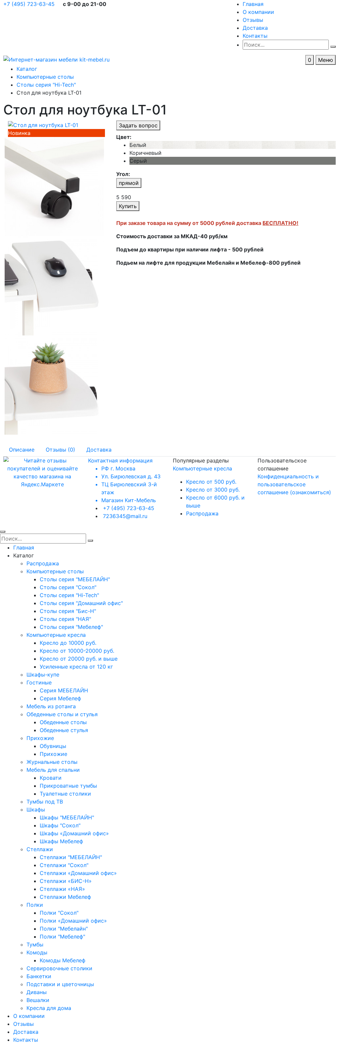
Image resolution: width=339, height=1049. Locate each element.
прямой (129, 183)
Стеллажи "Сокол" (64, 865)
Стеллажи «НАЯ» (62, 889)
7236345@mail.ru (125, 516)
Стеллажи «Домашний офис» (78, 873)
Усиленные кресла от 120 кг (76, 666)
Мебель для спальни (53, 769)
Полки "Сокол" (59, 912)
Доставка (255, 27)
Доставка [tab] (99, 449)
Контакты (255, 35)
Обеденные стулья (64, 730)
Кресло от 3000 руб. (213, 489)
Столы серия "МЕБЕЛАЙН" (75, 579)
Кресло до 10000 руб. (68, 642)
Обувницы (53, 746)
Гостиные (39, 682)
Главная (253, 4)
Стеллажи (39, 849)
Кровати (51, 777)
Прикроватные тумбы (68, 785)
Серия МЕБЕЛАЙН (64, 690)
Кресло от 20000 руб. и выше (79, 658)
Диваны (36, 992)
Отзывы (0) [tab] (60, 449)
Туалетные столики (65, 793)
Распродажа (202, 513)
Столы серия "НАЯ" (65, 619)
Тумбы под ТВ (44, 801)
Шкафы (35, 809)
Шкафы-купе (42, 674)
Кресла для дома (48, 1008)
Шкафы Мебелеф (61, 841)
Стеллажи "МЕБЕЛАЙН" (71, 857)
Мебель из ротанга (51, 706)
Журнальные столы (51, 762)
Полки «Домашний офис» (73, 920)
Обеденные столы (63, 722)
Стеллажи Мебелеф (65, 897)
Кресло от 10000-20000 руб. (77, 650)
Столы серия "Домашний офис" (81, 603)
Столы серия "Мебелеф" (71, 627)
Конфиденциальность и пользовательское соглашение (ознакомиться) (294, 484)
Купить (128, 206)
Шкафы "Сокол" (60, 825)
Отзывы (253, 20)
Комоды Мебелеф (62, 960)
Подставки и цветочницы (60, 984)
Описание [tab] (21, 449)
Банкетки (38, 976)
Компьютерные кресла (202, 468)
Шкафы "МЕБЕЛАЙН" (67, 817)
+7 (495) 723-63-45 (29, 4)
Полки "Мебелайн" (64, 928)
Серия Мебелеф (60, 698)
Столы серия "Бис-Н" (68, 611)
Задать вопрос (138, 125)
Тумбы (34, 944)
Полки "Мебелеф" (62, 936)
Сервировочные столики (59, 968)
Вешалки (37, 1000)
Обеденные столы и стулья (62, 714)
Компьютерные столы (55, 571)
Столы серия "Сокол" (68, 587)
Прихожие (40, 738)
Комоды (36, 952)
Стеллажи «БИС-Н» (66, 881)
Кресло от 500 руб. (211, 481)
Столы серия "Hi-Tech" (69, 595)
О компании (258, 12)
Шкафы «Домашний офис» (74, 833)
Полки (34, 904)
